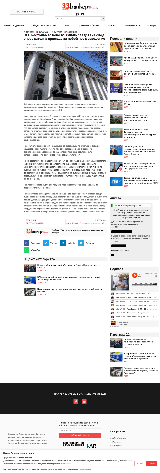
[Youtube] (82, 14)
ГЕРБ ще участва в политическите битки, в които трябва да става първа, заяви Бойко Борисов (139, 150)
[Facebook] (77, 14)
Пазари (110, 25)
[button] (33, 243)
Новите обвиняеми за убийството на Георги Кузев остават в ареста (138, 342)
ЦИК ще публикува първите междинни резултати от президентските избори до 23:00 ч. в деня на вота (141, 88)
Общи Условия (85, 469)
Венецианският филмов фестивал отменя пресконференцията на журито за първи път (140, 133)
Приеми (151, 463)
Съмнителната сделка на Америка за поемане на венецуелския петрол (137, 117)
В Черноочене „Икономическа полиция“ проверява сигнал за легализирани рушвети (140, 356)
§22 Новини (71, 32)
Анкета (115, 198)
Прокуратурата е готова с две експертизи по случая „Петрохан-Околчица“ (141, 370)
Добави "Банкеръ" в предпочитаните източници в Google (78, 231)
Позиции (151, 25)
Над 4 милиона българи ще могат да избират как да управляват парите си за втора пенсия (141, 46)
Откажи (139, 463)
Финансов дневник (14, 25)
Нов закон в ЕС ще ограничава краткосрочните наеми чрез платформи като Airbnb (139, 166)
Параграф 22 (120, 334)
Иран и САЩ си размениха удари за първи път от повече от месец (141, 58)
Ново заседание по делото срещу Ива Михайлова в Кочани (140, 72)
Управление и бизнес (88, 25)
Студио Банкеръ (131, 25)
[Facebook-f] (76, 401)
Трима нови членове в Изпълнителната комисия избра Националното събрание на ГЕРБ (141, 180)
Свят (66, 25)
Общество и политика (44, 25)
